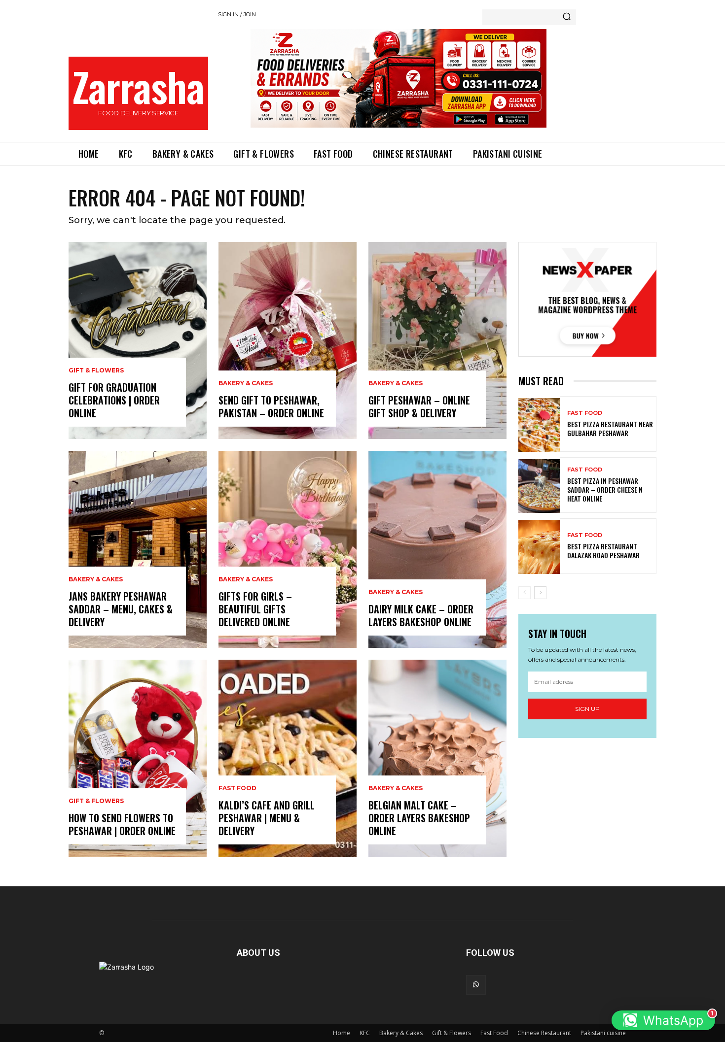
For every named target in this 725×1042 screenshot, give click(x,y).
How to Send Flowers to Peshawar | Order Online (122, 824)
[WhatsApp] (476, 985)
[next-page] (540, 592)
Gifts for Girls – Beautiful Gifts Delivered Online (255, 609)
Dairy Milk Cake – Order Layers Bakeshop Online (420, 615)
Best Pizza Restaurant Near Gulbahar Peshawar (610, 428)
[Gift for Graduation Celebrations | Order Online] (138, 340)
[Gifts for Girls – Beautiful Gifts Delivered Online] (287, 549)
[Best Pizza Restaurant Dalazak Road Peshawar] (539, 547)
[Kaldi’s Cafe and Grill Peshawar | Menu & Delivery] (287, 758)
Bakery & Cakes (96, 579)
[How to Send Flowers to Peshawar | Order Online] (138, 758)
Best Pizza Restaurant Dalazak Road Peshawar (603, 550)
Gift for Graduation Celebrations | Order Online (114, 400)
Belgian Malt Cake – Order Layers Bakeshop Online (419, 818)
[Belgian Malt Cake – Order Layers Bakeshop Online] (437, 758)
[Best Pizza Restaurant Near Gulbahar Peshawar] (539, 425)
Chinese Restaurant (544, 1033)
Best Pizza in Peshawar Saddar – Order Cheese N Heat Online (605, 489)
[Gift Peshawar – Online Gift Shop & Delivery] (437, 340)
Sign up (587, 708)
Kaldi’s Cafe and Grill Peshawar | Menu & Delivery (266, 818)
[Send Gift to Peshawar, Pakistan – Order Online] (287, 340)
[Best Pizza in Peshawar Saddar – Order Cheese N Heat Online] (539, 486)
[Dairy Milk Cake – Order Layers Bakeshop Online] (437, 549)
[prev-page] (524, 592)
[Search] (566, 17)
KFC (365, 1033)
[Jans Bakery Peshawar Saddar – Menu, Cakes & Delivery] (138, 549)
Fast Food (237, 788)
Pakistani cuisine (603, 1033)
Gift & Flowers (96, 370)
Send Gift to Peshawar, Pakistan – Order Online (271, 406)
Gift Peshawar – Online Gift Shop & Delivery (419, 406)
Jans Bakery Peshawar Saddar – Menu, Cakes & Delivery (121, 609)
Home (341, 1033)
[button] (663, 1020)
